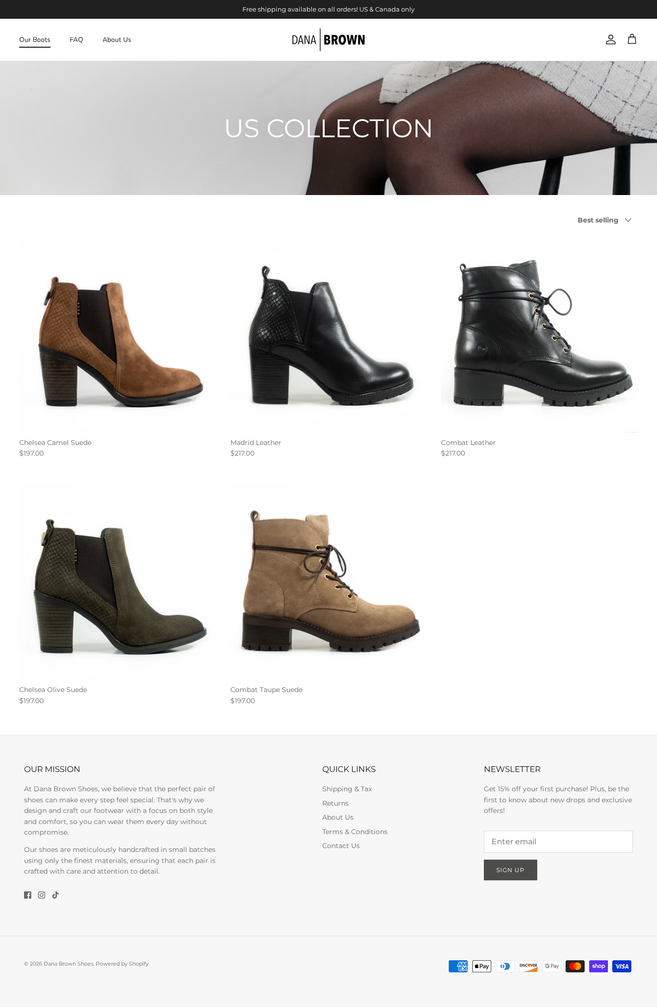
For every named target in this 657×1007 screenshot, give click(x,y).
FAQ (76, 39)
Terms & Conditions (355, 831)
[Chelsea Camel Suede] (117, 333)
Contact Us (341, 845)
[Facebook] (27, 895)
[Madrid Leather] (328, 333)
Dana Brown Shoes (68, 963)
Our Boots (35, 39)
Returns (335, 803)
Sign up (510, 870)
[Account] (609, 39)
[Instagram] (41, 895)
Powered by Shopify (122, 963)
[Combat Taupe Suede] (328, 581)
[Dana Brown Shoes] (328, 39)
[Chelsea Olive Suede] (117, 581)
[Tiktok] (55, 895)
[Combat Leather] (539, 333)
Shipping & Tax (347, 789)
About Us (116, 39)
